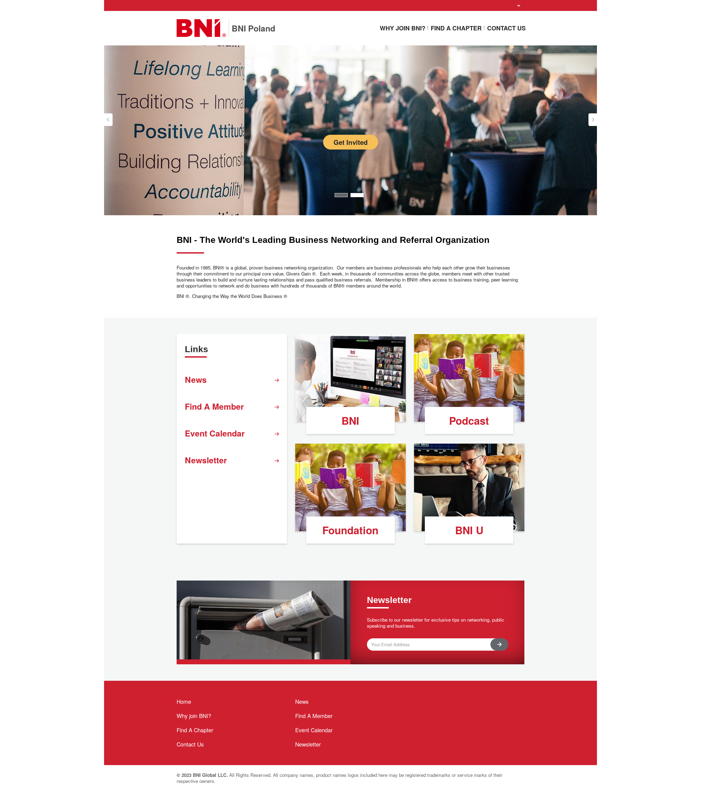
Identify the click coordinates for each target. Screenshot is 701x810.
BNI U (469, 530)
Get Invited (351, 142)
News (196, 379)
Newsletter (206, 460)
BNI (350, 420)
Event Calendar (215, 433)
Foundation (350, 530)
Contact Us (506, 28)
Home (184, 701)
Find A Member (214, 406)
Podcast (469, 420)
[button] (108, 119)
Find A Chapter (456, 28)
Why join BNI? (402, 28)
